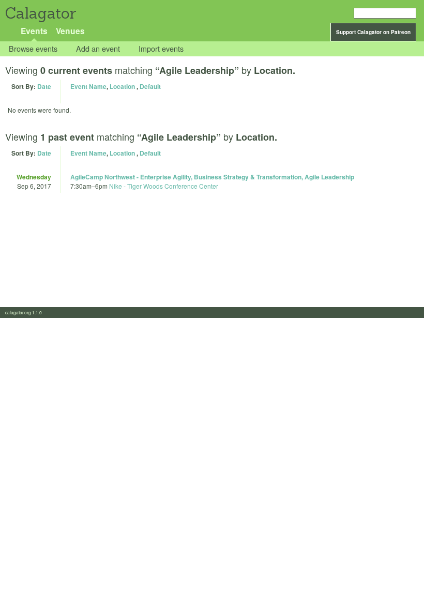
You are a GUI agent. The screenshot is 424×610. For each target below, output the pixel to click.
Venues (70, 31)
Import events (161, 48)
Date (44, 86)
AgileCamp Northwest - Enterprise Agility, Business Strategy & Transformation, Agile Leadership (212, 176)
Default (150, 86)
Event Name (88, 86)
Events (34, 31)
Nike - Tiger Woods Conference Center (163, 185)
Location (122, 86)
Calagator (40, 13)
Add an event (98, 48)
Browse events (33, 48)
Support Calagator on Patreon (373, 32)
